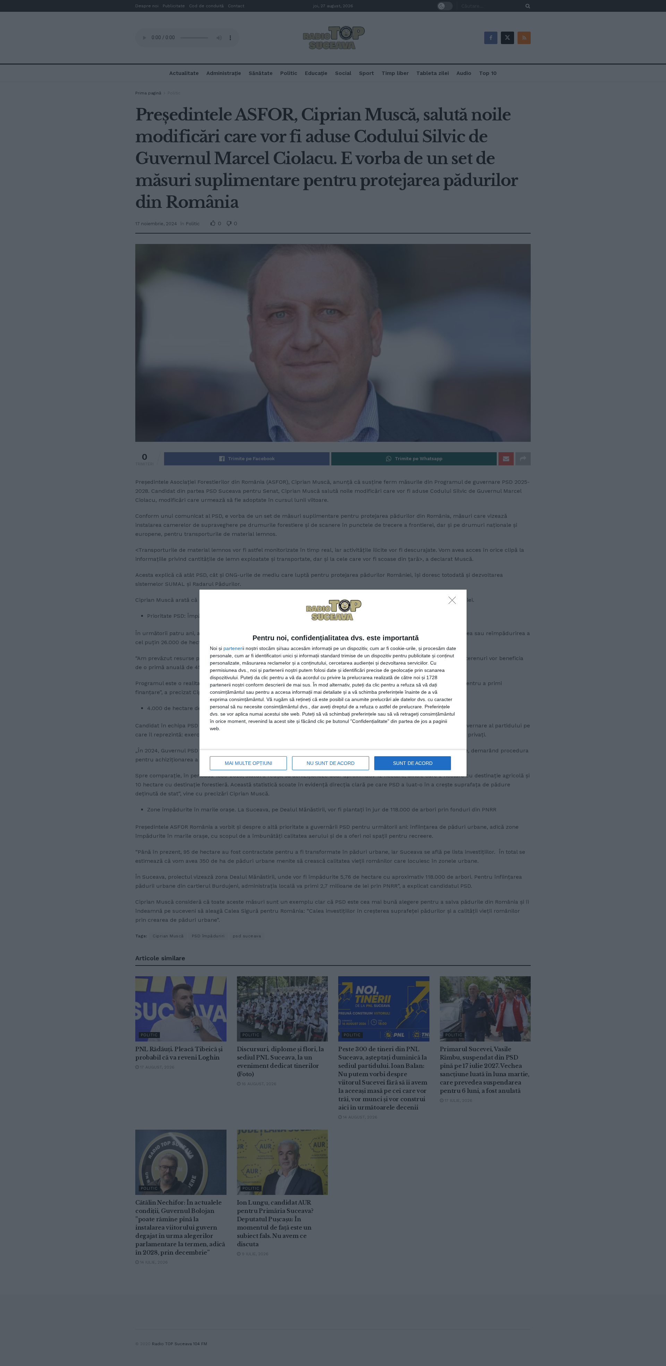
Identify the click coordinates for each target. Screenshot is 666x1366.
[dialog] (333, 683)
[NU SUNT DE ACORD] (454, 602)
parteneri (233, 648)
